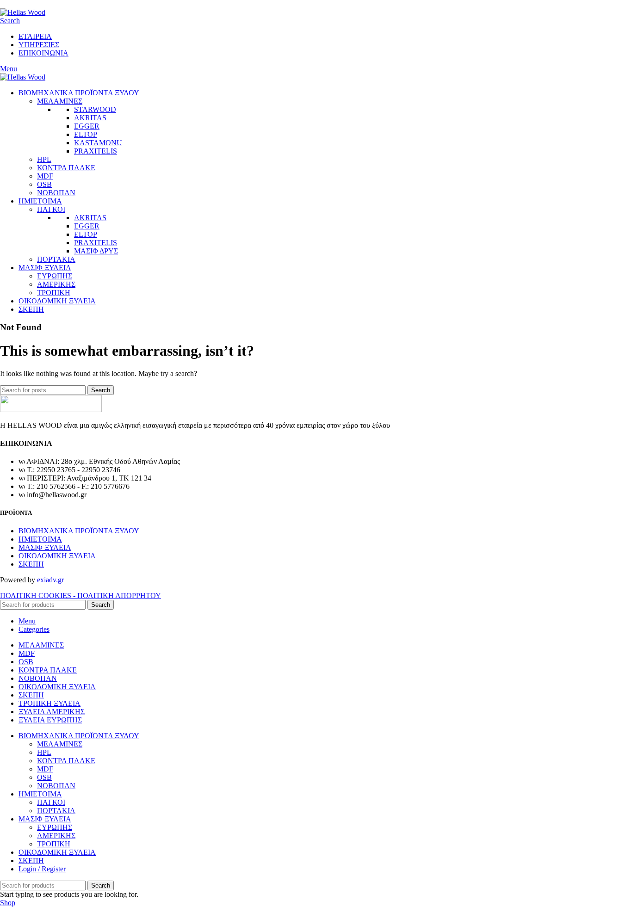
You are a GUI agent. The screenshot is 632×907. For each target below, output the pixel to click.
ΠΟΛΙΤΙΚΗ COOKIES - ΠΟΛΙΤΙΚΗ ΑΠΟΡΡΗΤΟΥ (80, 595)
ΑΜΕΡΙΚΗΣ (56, 284)
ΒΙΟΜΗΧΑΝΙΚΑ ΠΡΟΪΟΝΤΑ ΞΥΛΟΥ (79, 531)
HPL (44, 159)
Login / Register (42, 869)
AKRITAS (90, 118)
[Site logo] (22, 12)
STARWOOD (95, 109)
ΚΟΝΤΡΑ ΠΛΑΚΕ (66, 168)
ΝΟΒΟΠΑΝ (56, 193)
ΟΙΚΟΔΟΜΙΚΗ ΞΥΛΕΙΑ (57, 556)
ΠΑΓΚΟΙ (51, 209)
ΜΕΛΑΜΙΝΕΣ (59, 101)
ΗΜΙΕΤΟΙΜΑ (40, 539)
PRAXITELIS (95, 151)
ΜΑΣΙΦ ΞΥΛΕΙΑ (45, 547)
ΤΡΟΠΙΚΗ (53, 292)
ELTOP (85, 134)
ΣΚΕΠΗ (31, 564)
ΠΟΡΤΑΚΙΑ (56, 259)
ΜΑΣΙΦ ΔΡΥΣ (96, 251)
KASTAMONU (98, 143)
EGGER (86, 126)
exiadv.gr (50, 580)
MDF (45, 176)
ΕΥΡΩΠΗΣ (54, 276)
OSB (44, 184)
